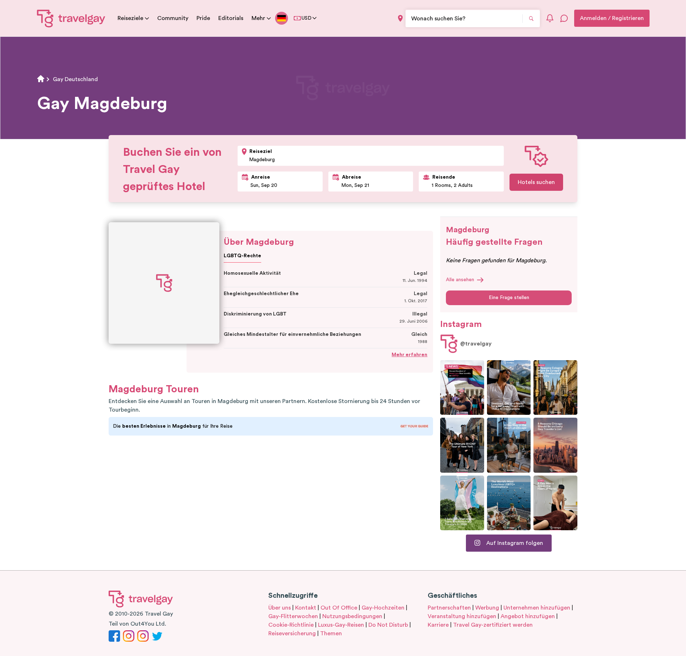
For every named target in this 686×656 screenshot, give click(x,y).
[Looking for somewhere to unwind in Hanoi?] (555, 503)
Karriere (438, 625)
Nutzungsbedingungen (352, 616)
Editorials (230, 18)
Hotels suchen (536, 182)
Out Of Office (338, 608)
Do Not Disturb (388, 625)
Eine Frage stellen (509, 297)
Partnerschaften (449, 608)
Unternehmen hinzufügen (536, 608)
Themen (331, 633)
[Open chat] (564, 18)
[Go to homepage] (71, 18)
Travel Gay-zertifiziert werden (493, 625)
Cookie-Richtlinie (291, 625)
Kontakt (305, 608)
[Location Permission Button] (400, 18)
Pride (203, 18)
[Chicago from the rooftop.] (509, 445)
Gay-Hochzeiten (383, 608)
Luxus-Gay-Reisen (341, 625)
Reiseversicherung (292, 633)
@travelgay (476, 344)
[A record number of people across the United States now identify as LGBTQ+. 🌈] (462, 387)
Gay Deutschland (75, 79)
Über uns (279, 608)
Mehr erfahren (409, 354)
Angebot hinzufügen (528, 616)
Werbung (487, 608)
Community (172, 18)
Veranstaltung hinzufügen (462, 616)
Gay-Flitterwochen (293, 616)
